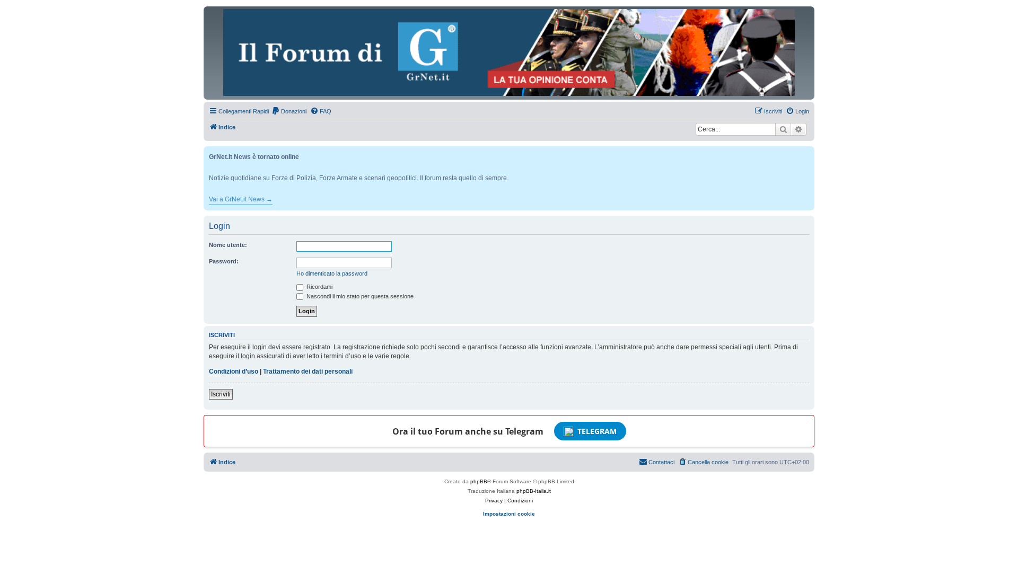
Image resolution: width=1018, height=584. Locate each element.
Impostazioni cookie (509, 514)
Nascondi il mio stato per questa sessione (359, 296)
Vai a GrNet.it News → (241, 199)
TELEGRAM (597, 431)
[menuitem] (288, 111)
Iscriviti (221, 394)
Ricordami (318, 287)
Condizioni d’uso (233, 371)
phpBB (478, 481)
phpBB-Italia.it (533, 491)
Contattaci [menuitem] (661, 462)
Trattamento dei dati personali (308, 371)
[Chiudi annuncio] (807, 152)
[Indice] (509, 52)
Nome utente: (228, 245)
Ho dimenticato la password (331, 273)
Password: (224, 261)
